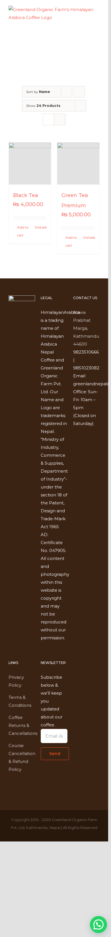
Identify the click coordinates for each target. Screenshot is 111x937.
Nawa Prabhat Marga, (82, 320)
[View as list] (59, 119)
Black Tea (25, 195)
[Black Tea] (30, 164)
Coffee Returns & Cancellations (23, 725)
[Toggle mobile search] (87, 35)
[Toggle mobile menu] (97, 35)
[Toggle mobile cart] (77, 35)
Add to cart (22, 231)
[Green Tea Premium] (78, 164)
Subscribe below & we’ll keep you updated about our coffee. (51, 700)
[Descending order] (79, 92)
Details (41, 227)
